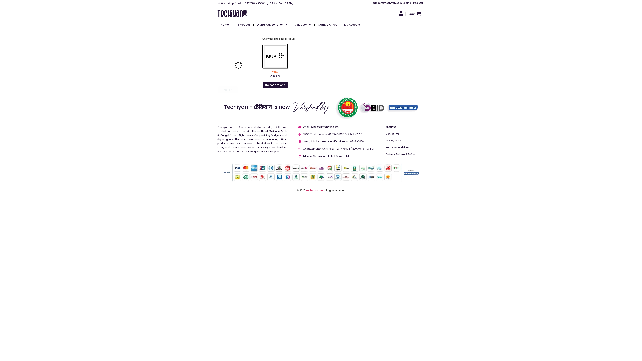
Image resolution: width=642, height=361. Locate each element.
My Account (352, 25)
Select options (275, 85)
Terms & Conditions (397, 147)
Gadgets (301, 25)
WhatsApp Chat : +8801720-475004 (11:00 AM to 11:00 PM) (257, 3)
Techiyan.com (314, 190)
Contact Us (392, 133)
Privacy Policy (393, 140)
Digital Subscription (270, 25)
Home (225, 25)
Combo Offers (327, 25)
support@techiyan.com (387, 3)
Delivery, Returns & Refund (401, 154)
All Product (243, 25)
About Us (391, 127)
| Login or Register (412, 3)
